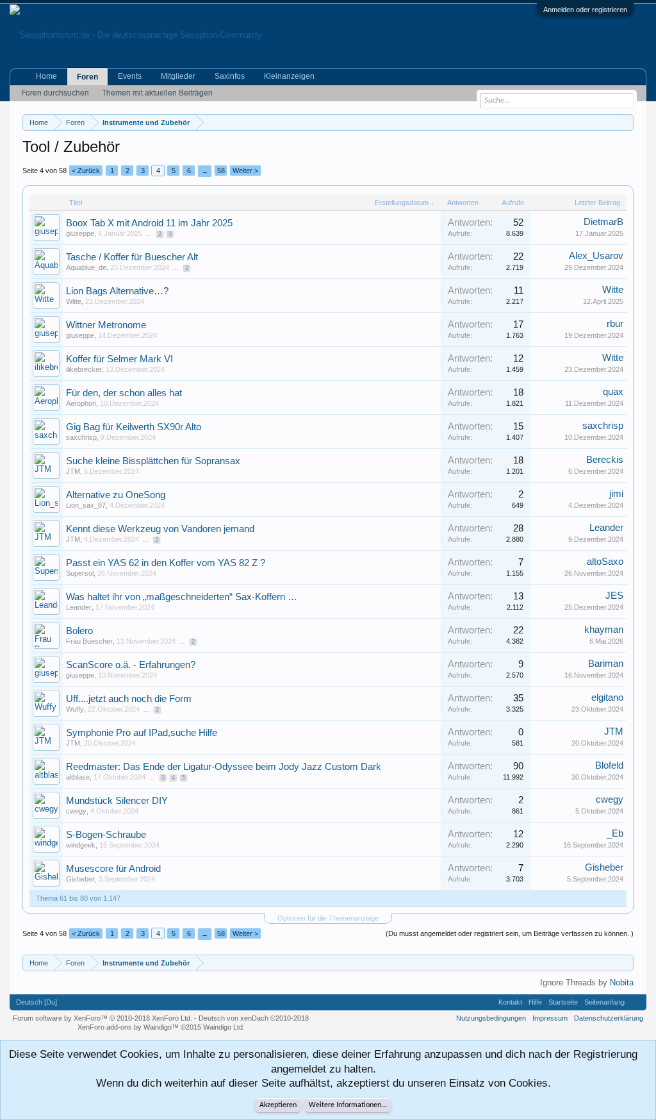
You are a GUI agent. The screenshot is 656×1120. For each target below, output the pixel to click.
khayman (603, 629)
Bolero (79, 631)
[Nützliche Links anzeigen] (625, 122)
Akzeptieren (278, 1105)
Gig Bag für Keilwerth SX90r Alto (133, 427)
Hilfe (535, 1002)
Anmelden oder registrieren (585, 9)
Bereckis (604, 460)
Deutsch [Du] (36, 1002)
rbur (615, 324)
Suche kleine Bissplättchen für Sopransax (153, 461)
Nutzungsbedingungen (491, 1018)
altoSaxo (605, 561)
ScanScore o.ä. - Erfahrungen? (130, 665)
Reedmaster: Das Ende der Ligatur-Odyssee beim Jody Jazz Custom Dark (223, 767)
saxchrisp (81, 437)
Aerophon (81, 403)
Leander (606, 527)
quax (613, 392)
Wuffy (75, 709)
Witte (73, 301)
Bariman (605, 663)
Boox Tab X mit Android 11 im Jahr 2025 (149, 223)
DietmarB (603, 222)
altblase (78, 777)
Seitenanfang (604, 1002)
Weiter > (245, 170)
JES (614, 595)
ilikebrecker (84, 369)
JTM (73, 471)
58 (221, 170)
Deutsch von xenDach (254, 1018)
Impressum (550, 1018)
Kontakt (510, 1002)
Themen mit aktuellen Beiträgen (157, 92)
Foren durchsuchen (55, 92)
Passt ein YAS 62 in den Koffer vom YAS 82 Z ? (165, 563)
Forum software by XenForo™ (102, 1018)
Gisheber (80, 879)
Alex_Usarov (596, 256)
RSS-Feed (635, 1002)
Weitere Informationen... (348, 1105)
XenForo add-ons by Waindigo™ (128, 1027)
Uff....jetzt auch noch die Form (129, 699)
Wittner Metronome (106, 325)
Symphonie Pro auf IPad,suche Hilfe (141, 733)
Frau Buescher (89, 641)
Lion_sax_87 (86, 505)
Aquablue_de (86, 267)
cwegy (76, 811)
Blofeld (609, 765)
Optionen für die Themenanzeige (328, 918)
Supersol (80, 573)
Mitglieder (178, 76)
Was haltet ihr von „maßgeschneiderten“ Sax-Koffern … (181, 597)
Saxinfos (230, 76)
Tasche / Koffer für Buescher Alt (132, 257)
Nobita (622, 982)
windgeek (80, 845)
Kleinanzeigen (289, 76)
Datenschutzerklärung (608, 1018)
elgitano (607, 697)
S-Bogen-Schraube (106, 835)
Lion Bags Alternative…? (117, 291)
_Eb (615, 833)
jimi (616, 494)
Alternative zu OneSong (115, 495)
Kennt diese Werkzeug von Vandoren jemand (160, 529)
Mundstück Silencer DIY (117, 801)
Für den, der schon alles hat (124, 393)
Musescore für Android (113, 869)
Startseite (563, 1002)
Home (46, 76)
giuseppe (80, 233)
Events (130, 76)
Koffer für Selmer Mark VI (119, 359)
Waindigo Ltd (223, 1027)
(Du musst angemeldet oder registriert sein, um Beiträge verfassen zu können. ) (510, 933)
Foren (87, 76)
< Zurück (86, 170)
